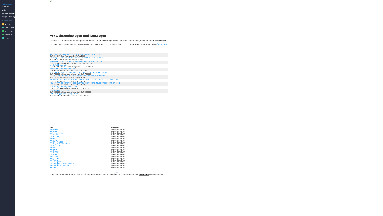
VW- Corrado (54, 137)
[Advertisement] (109, 18)
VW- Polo (53, 155)
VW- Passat (54, 151)
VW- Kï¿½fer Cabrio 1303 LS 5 (61, 144)
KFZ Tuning (9, 31)
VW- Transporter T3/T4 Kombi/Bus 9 (63, 163)
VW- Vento (53, 167)
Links (6, 38)
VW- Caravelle (55, 135)
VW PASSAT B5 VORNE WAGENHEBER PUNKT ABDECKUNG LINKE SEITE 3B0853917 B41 (84, 79)
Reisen (7, 24)
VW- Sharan (54, 156)
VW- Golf (53, 138)
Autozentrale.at (7, 4)
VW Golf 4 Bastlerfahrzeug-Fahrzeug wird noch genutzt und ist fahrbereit (75, 54)
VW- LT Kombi (55, 145)
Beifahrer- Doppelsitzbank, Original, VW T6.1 (66, 94)
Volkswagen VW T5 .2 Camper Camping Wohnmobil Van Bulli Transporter (76, 61)
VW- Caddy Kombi (56, 133)
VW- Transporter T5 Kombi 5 (60, 165)
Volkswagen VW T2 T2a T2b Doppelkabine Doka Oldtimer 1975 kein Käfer (76, 58)
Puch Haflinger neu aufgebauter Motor (63, 87)
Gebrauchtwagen (8, 13)
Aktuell (4, 10)
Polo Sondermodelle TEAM (59, 90)
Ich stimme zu (144, 175)
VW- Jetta (53, 140)
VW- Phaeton (54, 153)
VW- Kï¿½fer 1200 (56, 142)
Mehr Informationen (156, 175)
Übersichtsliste (162, 44)
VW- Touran (54, 160)
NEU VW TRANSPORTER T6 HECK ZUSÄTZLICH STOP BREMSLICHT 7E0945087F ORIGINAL (85, 83)
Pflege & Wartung (8, 17)
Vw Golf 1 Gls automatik (58, 65)
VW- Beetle (54, 129)
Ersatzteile (8, 35)
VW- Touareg (54, 158)
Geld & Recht (9, 28)
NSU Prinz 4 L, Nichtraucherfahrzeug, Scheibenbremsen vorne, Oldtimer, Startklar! (79, 72)
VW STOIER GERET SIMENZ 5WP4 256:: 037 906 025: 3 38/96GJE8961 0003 (78, 76)
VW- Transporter (55, 162)
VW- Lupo (53, 147)
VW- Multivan (54, 149)
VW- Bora (53, 131)
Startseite (5, 7)
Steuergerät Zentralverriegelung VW (62, 69)
